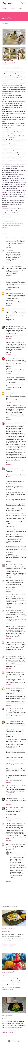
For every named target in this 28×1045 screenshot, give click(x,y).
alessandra (8, 423)
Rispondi (8, 247)
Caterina (8, 688)
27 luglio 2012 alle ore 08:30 (16, 564)
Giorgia (8, 672)
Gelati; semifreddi (7, 225)
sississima (8, 798)
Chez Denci (7, 3)
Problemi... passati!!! (8, 929)
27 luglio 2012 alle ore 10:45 (17, 672)
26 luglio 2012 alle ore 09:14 (16, 293)
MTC (20, 225)
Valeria (7, 610)
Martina (8, 656)
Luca (7, 266)
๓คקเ (7, 708)
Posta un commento (14, 987)
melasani (8, 309)
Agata (7, 580)
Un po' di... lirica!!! (8, 972)
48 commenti (12, 944)
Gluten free (15, 225)
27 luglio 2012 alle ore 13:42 (16, 708)
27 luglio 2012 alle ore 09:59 (18, 626)
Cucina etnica (12, 221)
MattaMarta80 (9, 250)
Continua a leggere (7, 945)
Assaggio (13, 8)
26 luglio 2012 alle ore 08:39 (13, 252)
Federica (8, 238)
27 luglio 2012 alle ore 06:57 (16, 468)
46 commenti (12, 1030)
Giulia (7, 564)
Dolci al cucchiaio (7, 223)
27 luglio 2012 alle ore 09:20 (18, 594)
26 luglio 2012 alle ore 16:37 (16, 393)
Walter (7, 642)
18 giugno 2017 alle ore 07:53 (18, 844)
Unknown (8, 785)
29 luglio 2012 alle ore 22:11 (18, 798)
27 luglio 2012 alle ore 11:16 (17, 688)
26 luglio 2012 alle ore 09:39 (17, 309)
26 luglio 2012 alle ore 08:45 (18, 279)
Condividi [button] (4, 227)
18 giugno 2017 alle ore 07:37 (18, 823)
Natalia (8, 326)
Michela (8, 405)
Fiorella (8, 358)
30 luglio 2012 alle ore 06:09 (16, 807)
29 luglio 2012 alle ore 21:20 (18, 785)
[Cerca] (22, 2)
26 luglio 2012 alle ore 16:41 (17, 405)
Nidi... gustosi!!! (7, 1015)
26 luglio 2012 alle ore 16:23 (18, 377)
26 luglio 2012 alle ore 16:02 (18, 342)
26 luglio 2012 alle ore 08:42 (15, 266)
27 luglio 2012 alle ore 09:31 (17, 610)
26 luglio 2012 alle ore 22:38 (18, 423)
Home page (4, 8)
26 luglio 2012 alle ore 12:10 (17, 326)
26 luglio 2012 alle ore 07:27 (17, 238)
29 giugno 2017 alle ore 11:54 (18, 853)
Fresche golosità (18, 223)
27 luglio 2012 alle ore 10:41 (17, 656)
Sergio (7, 393)
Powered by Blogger (15, 1041)
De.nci (7, 468)
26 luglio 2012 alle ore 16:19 (17, 358)
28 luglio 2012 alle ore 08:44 (16, 721)
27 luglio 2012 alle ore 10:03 (17, 642)
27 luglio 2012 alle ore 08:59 (16, 580)
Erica (7, 293)
